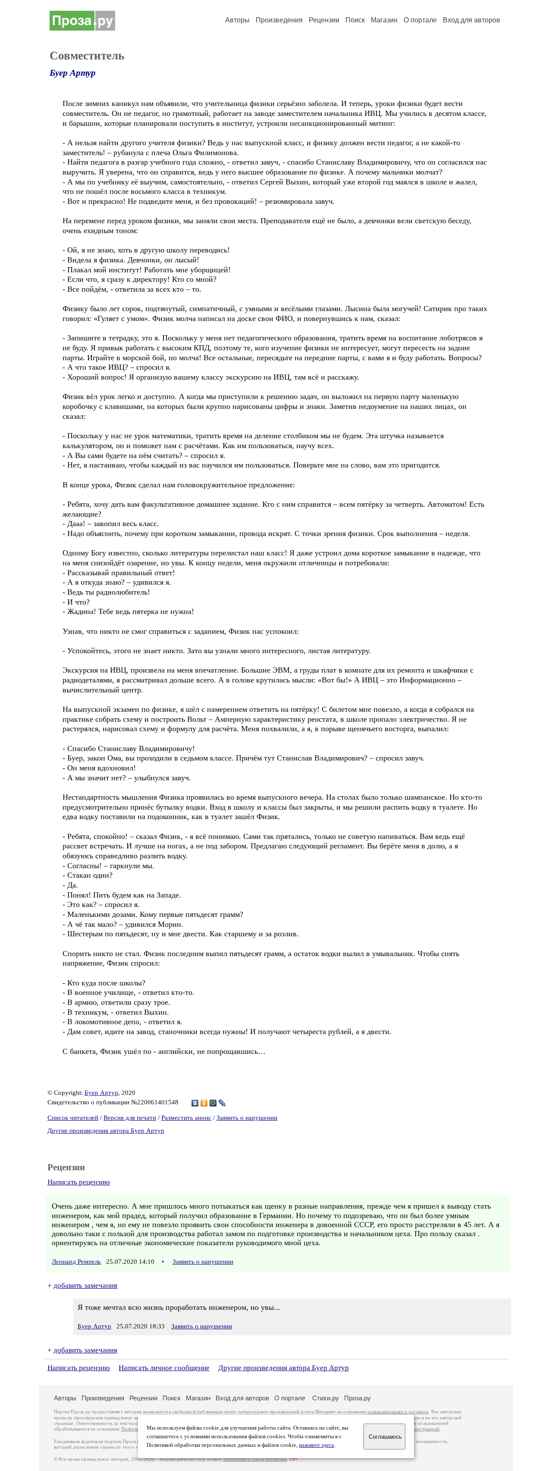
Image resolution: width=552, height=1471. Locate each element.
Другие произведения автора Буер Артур (105, 1130)
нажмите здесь (316, 1445)
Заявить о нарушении (246, 1117)
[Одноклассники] (204, 1103)
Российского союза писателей (255, 1459)
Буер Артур (73, 73)
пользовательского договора (397, 1411)
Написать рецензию (78, 1182)
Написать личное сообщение (164, 1368)
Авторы (237, 20)
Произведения (279, 20)
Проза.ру (357, 1398)
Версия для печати (130, 1117)
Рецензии (324, 20)
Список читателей (72, 1117)
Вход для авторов (471, 20)
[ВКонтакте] (195, 1103)
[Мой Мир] (213, 1103)
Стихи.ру (325, 1398)
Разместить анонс (186, 1117)
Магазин (384, 20)
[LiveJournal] (222, 1103)
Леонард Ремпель (76, 1261)
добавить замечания (85, 1285)
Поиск (355, 20)
